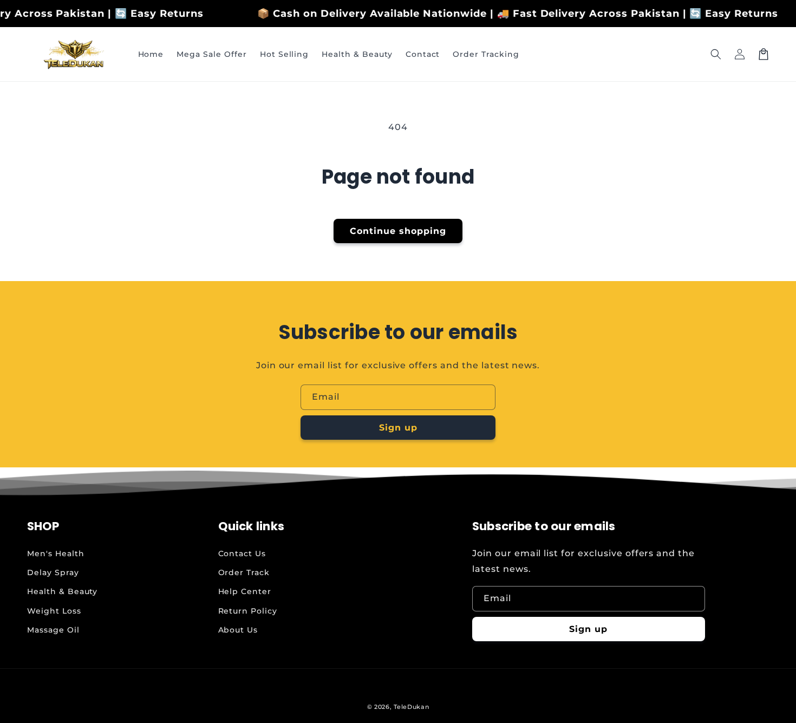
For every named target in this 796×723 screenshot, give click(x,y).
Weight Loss (54, 611)
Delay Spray (53, 572)
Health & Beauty (62, 591)
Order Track (244, 572)
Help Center (245, 591)
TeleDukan (411, 707)
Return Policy (247, 611)
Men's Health (55, 553)
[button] (716, 54)
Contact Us (242, 553)
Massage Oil (53, 630)
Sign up (398, 427)
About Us (238, 630)
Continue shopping (398, 231)
